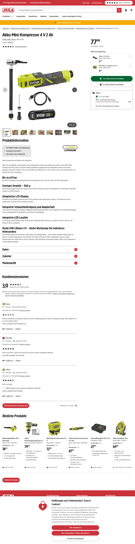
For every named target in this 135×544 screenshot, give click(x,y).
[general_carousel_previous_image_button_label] (5, 89)
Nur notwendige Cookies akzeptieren (75, 533)
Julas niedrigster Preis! (72, 16)
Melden (18, 329)
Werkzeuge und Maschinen (20, 28)
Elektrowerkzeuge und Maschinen (43, 28)
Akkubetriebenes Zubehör (85, 28)
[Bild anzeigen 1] (6, 132)
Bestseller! (54, 16)
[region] (67, 520)
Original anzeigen (24, 310)
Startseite (5, 28)
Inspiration (20, 16)
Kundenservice (97, 3)
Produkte (6, 16)
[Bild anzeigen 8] (67, 132)
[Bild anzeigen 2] (15, 132)
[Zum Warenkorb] (131, 10)
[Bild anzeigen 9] (76, 132)
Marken (43, 16)
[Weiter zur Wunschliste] (126, 10)
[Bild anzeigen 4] (32, 132)
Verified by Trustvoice (67, 405)
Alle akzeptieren (75, 527)
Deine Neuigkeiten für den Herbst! (69, 22)
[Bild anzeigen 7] (58, 132)
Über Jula (86, 3)
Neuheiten (33, 16)
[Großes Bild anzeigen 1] (39, 90)
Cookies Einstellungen (75, 538)
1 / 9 (70, 125)
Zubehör (6, 256)
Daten (5, 249)
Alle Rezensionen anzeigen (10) (16, 405)
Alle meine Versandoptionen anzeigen (107, 106)
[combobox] (69, 10)
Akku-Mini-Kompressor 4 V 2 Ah (107, 28)
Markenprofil (9, 263)
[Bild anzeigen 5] (41, 132)
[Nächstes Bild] (74, 89)
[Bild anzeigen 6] (50, 132)
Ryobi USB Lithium (9, 39)
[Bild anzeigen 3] (24, 132)
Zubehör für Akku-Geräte (65, 28)
